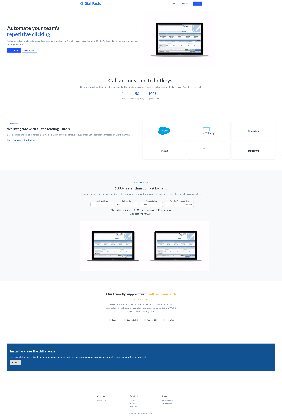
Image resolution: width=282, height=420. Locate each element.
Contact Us (101, 400)
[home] (91, 5)
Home (132, 400)
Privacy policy (167, 400)
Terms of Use (167, 403)
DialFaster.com (143, 413)
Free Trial (133, 406)
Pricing (132, 403)
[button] (197, 4)
